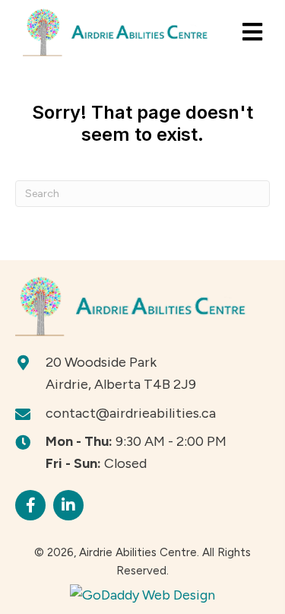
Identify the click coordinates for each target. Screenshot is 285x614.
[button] (30, 505)
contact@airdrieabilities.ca (131, 413)
